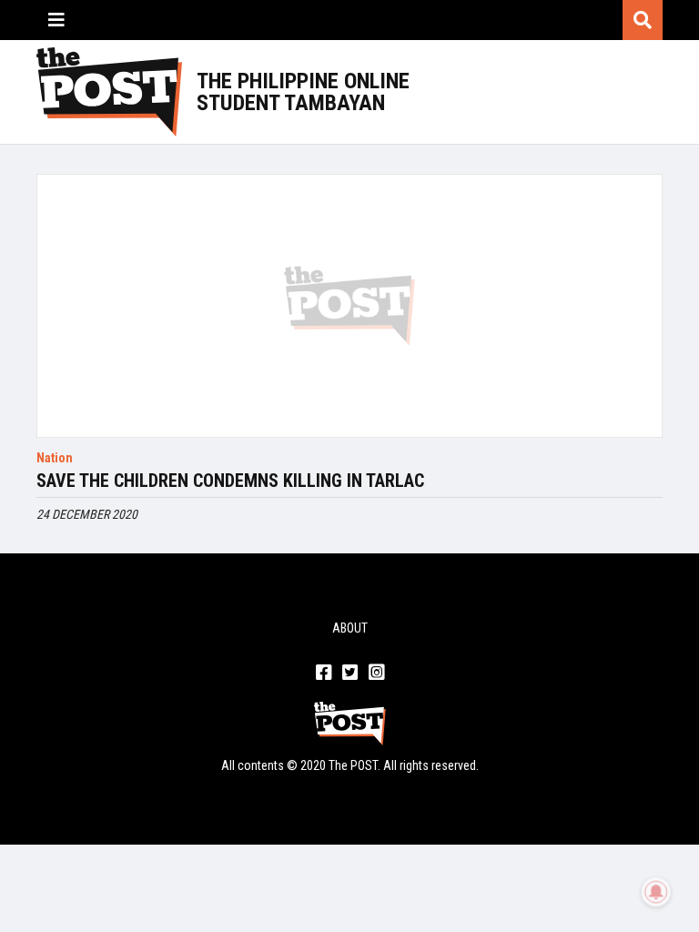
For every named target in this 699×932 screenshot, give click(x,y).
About (350, 628)
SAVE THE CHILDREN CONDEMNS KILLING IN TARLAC (230, 480)
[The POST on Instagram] (376, 673)
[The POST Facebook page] (323, 673)
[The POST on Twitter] (350, 673)
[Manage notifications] (656, 892)
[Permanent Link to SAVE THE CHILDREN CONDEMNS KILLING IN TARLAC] (349, 306)
